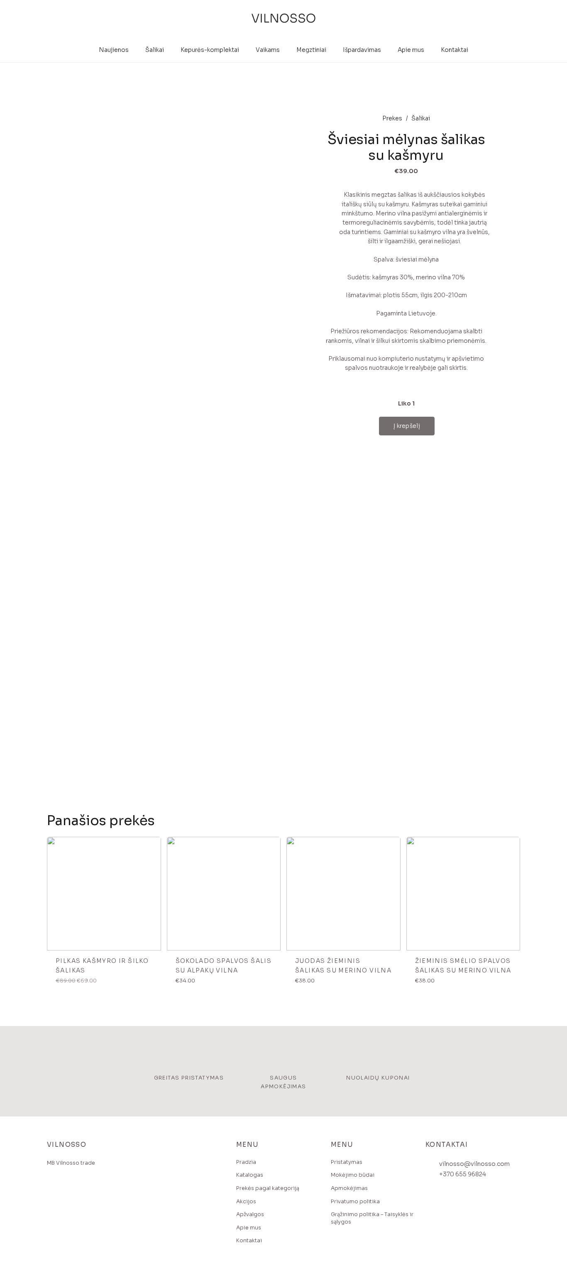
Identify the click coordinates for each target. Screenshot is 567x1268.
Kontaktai (249, 1240)
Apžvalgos (250, 1214)
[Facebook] (55, 1193)
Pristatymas (346, 1162)
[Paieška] (497, 18)
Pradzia (246, 1162)
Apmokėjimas (349, 1188)
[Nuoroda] (283, 18)
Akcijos (246, 1201)
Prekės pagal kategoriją (267, 1188)
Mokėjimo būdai (352, 1175)
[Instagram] (71, 1193)
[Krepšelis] (512, 18)
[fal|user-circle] (485, 18)
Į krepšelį (406, 426)
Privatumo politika (355, 1201)
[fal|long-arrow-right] (151, 846)
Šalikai (420, 118)
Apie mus (248, 1227)
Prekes (392, 118)
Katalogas (249, 1175)
